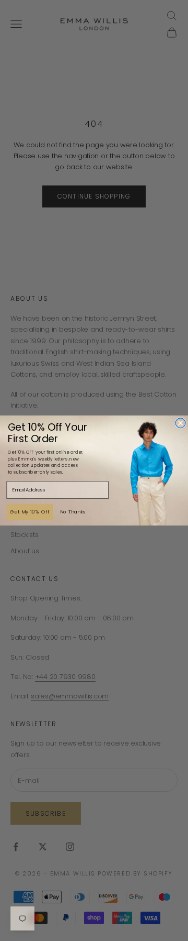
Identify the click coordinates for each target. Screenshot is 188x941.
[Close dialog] (180, 423)
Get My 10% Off (30, 512)
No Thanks (73, 511)
